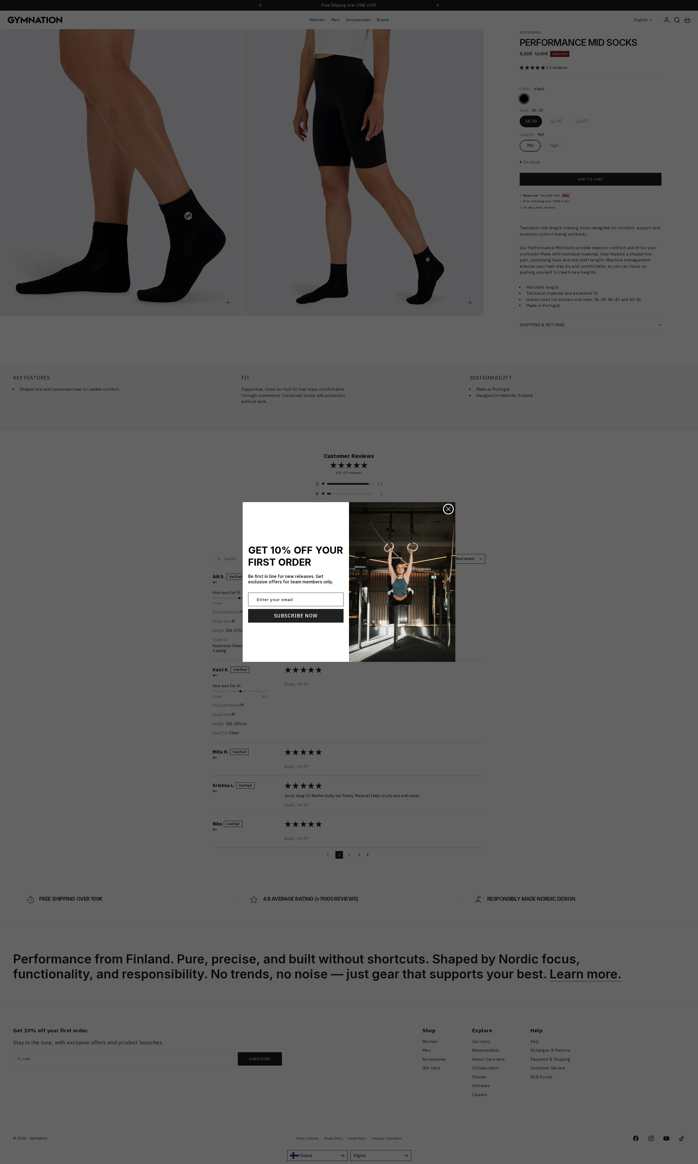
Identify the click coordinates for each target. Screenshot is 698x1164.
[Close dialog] (448, 509)
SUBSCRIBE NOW (296, 616)
